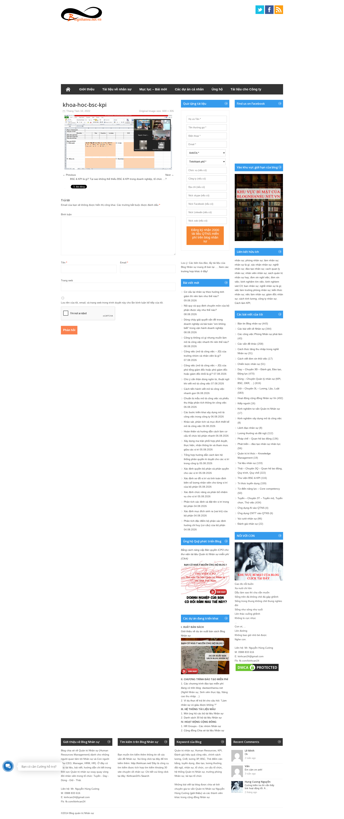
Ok (246, 754)
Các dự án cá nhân (189, 89)
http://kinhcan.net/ (141, 763)
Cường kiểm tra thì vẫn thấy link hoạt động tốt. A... (259, 787)
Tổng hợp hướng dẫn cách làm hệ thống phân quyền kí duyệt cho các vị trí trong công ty (206, 459)
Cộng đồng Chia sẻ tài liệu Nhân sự (204, 730)
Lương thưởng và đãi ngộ (252, 433)
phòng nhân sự (254, 260)
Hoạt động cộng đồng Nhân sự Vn (257, 398)
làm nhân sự (271, 260)
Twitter (259, 9)
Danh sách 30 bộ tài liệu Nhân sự (203, 717)
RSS (278, 9)
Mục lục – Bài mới (153, 89)
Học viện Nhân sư (78, 99)
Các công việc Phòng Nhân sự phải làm (260, 334)
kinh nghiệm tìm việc (252, 281)
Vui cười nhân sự (247, 518)
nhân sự (239, 260)
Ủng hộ (217, 89)
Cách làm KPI (242, 303)
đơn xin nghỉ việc (259, 277)
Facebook (269, 9)
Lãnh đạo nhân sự (248, 427)
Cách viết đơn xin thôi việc (252, 358)
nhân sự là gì (242, 264)
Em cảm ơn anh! (253, 769)
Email (124, 262)
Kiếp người (244, 403)
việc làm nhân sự (255, 294)
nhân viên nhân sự (256, 273)
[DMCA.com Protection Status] (257, 671)
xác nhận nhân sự (261, 264)
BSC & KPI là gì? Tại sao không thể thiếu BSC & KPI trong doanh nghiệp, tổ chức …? (118, 179)
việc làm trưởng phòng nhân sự (252, 290)
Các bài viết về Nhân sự (251, 328)
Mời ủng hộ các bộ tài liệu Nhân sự (203, 713)
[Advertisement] (172, 52)
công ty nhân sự (267, 298)
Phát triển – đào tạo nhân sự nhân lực (259, 444)
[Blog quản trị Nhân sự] (81, 13)
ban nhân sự (251, 286)
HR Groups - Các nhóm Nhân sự (202, 726)
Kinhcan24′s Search (138, 775)
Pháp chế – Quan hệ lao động (255, 438)
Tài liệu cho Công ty (246, 89)
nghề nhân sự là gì (270, 286)
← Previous (69, 174)
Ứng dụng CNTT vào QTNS (253, 513)
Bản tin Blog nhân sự (249, 323)
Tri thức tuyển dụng (249, 483)
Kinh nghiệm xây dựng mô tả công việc (260, 418)
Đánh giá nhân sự (248, 523)
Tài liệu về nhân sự (117, 89)
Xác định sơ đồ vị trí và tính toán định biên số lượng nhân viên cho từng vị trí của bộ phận (206, 482)
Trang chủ (68, 89)
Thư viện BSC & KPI (249, 478)
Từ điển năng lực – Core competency (259, 488)
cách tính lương (248, 298)
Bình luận (66, 214)
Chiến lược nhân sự (249, 364)
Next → (169, 174)
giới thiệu (196, 793)
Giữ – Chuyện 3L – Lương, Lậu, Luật (258, 388)
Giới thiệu (86, 89)
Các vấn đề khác (247, 343)
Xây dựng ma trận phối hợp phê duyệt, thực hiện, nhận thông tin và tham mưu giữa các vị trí (206, 445)
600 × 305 (168, 111)
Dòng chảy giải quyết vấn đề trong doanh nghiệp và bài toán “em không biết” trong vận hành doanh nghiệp (205, 324)
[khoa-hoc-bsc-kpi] (118, 168)
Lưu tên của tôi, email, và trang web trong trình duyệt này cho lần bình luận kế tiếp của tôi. (112, 302)
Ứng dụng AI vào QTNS (251, 507)
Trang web (67, 280)
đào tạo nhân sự (254, 268)
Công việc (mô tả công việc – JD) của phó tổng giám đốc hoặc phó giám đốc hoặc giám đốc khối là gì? (205, 369)
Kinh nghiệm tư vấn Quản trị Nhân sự (259, 408)
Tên (64, 262)
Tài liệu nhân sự (247, 463)
